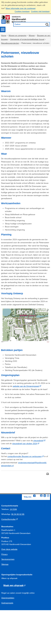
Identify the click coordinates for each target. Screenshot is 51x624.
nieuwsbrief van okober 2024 (24, 443)
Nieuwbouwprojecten (10, 43)
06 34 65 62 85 (17, 514)
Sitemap (4, 564)
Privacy (4, 554)
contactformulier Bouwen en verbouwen (24, 456)
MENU (2, 29)
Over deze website (9, 549)
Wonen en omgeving (17, 35)
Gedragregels (7, 603)
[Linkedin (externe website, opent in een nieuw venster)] (44, 495)
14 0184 (13, 509)
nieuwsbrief (38, 440)
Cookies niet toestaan (40, 11)
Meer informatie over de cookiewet (20, 8)
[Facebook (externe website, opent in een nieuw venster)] (34, 495)
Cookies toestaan (22, 11)
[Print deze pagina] (47, 474)
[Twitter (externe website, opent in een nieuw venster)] (37, 495)
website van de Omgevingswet (26, 386)
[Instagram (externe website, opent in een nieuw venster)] (48, 495)
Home (3, 35)
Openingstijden (7, 598)
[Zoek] (47, 24)
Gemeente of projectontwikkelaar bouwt (27, 39)
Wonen (32, 35)
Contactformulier (8, 519)
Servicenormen (7, 559)
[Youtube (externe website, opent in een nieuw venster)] (41, 495)
